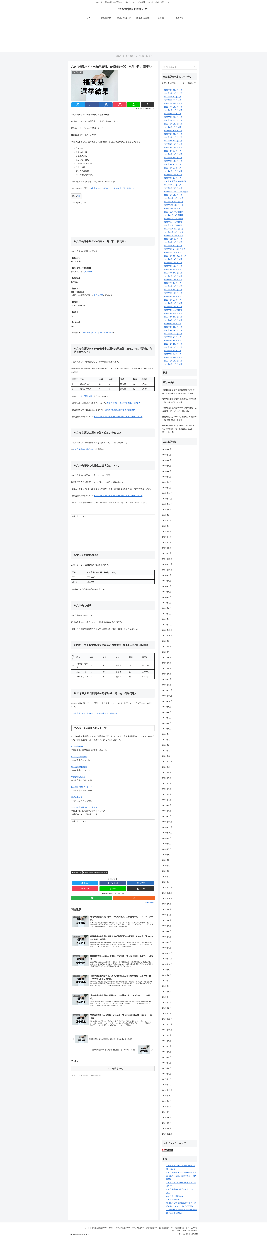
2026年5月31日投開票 (173, 131)
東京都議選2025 (151, 1228)
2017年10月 (167, 1030)
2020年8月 (166, 844)
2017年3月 (166, 1068)
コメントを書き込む (113, 1068)
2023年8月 (166, 646)
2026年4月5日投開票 (172, 151)
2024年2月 (166, 614)
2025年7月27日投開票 (173, 273)
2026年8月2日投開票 (172, 100)
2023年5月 (166, 663)
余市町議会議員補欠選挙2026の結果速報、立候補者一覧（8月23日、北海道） (178, 391)
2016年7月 (166, 1112)
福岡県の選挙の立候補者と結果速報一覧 (96, 872)
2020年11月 (167, 827)
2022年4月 (166, 734)
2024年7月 (166, 586)
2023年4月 (166, 668)
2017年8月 (166, 1041)
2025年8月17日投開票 (173, 263)
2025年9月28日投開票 (173, 242)
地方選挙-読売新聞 (79, 757)
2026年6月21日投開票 (173, 120)
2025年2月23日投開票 (173, 344)
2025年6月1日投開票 (172, 300)
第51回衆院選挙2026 (123, 1228)
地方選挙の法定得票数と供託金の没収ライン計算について (118, 417)
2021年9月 (166, 772)
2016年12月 (167, 1085)
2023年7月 (166, 652)
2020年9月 (166, 838)
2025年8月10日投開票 (173, 266)
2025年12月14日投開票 (173, 205)
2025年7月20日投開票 (173, 276)
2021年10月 (167, 767)
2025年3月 (166, 542)
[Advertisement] (133, 37)
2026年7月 (166, 455)
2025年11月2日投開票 (173, 225)
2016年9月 (166, 1101)
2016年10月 (167, 1096)
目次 (187, 1228)
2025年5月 (166, 531)
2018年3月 (166, 1002)
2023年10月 (167, 635)
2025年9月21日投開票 (173, 246)
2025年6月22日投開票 (173, 290)
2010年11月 (167, 1134)
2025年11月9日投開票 (173, 222)
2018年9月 (166, 970)
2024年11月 (167, 564)
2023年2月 (166, 679)
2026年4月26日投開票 (173, 141)
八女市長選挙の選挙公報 (83, 449)
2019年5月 (166, 926)
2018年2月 (166, 1008)
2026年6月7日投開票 (172, 127)
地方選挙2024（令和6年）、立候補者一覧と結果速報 (112, 188)
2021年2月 (166, 811)
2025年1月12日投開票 (173, 364)
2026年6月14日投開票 (173, 124)
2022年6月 (166, 723)
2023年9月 (166, 641)
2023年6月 (166, 657)
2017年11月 (167, 1024)
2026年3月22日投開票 (173, 158)
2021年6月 (166, 789)
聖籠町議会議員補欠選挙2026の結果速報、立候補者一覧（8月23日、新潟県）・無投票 (178, 429)
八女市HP (88, 272)
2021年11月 (167, 761)
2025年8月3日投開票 (172, 269)
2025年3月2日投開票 (172, 341)
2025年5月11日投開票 (173, 310)
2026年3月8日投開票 (172, 164)
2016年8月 (166, 1106)
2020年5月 (166, 860)
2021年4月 (166, 800)
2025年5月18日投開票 (173, 307)
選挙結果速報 (76, 797)
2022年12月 (167, 690)
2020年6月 (166, 855)
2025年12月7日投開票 (173, 209)
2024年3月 (166, 608)
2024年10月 (167, 570)
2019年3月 (166, 937)
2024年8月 (166, 581)
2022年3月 (166, 740)
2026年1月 (166, 488)
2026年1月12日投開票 (173, 195)
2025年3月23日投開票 (173, 330)
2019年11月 (167, 893)
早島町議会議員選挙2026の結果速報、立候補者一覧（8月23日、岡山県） (179, 409)
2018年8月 (166, 975)
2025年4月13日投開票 (173, 320)
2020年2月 (166, 877)
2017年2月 (166, 1074)
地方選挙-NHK (77, 746)
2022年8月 (166, 712)
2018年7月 (166, 981)
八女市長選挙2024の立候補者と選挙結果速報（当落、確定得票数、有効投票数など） (181, 1175)
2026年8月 (166, 449)
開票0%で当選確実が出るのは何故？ (120, 410)
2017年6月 (166, 1052)
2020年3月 (166, 871)
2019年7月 (166, 915)
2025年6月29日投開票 (173, 286)
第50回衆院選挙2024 (166, 1228)
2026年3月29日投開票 (173, 154)
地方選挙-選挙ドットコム (81, 787)
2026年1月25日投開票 (173, 188)
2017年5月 (166, 1057)
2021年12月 (167, 756)
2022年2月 (166, 745)
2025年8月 (166, 515)
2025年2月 (166, 548)
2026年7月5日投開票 (172, 114)
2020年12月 (167, 822)
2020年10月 (167, 833)
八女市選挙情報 (85, 396)
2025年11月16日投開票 (173, 219)
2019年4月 (166, 931)
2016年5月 (166, 1123)
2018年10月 (167, 964)
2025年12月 (167, 493)
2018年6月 (166, 986)
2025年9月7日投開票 (172, 253)
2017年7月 (166, 1046)
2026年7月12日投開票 (173, 110)
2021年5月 (166, 794)
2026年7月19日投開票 (173, 107)
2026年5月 (166, 466)
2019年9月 (166, 904)
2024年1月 (166, 619)
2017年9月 (166, 1035)
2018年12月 (167, 953)
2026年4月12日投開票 (173, 147)
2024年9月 (166, 575)
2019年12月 (167, 887)
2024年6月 (166, 592)
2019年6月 (166, 920)
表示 (78, 196)
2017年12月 (167, 1019)
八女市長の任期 (172, 1200)
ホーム (87, 1228)
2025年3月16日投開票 (173, 334)
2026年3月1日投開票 (172, 168)
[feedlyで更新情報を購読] (91, 898)
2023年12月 (167, 625)
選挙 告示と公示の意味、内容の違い (97, 332)
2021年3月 (166, 805)
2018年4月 (166, 997)
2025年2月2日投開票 (172, 354)
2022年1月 (166, 751)
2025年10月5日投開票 (173, 239)
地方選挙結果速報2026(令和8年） (103, 1228)
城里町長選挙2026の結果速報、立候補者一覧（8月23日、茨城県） (179, 400)
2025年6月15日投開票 (173, 293)
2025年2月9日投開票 (172, 351)
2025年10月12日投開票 (173, 236)
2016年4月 (166, 1128)
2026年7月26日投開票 (173, 103)
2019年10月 (167, 898)
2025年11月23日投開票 (173, 215)
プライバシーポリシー (178, 1230)
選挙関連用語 (179, 1228)
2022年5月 (166, 729)
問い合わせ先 (192, 1230)
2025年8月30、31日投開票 (175, 256)
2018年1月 (166, 1013)
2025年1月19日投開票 (173, 361)
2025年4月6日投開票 (172, 324)
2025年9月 (166, 509)
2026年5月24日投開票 (173, 134)
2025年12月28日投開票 (173, 198)
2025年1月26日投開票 (173, 357)
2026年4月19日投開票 (173, 144)
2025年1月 (166, 553)
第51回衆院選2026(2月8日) (175, 181)
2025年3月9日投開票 (172, 337)
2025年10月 (167, 504)
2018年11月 (167, 959)
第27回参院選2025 (138, 1228)
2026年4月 (166, 471)
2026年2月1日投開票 (172, 185)
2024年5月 (166, 597)
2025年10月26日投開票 (173, 229)
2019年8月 (166, 909)
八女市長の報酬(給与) (175, 1196)
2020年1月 (166, 882)
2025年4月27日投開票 (173, 313)
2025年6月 (166, 526)
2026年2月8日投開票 (172, 178)
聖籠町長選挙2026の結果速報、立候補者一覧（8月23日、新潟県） (179, 418)
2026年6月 (166, 460)
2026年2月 (166, 482)
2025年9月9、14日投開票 (174, 249)
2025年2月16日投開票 (173, 347)
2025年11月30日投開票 (173, 212)
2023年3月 (166, 674)
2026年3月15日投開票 (173, 161)
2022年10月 (167, 701)
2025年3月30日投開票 (173, 327)
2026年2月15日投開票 (173, 175)
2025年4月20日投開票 (173, 317)
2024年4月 (166, 603)
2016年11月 (167, 1090)
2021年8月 (166, 778)
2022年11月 (167, 696)
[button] (147, 104)
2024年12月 (167, 559)
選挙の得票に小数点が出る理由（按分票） (124, 403)
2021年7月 (166, 783)
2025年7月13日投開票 (173, 280)
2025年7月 (166, 520)
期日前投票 (98, 295)
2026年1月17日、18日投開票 (176, 192)
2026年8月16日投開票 (173, 93)
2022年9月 (166, 707)
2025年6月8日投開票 (172, 297)
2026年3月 (166, 477)
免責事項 (194, 1228)
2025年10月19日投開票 (173, 232)
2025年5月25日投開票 (173, 303)
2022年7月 (166, 718)
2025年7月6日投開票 (172, 283)
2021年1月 (166, 816)
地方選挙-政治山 (78, 777)
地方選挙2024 (77, 872)
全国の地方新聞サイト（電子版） (85, 807)
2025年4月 (166, 537)
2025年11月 (167, 499)
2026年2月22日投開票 (173, 171)
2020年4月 (166, 866)
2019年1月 (166, 948)
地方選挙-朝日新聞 (79, 767)
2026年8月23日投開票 (173, 90)
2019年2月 (166, 942)
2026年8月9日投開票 (172, 97)
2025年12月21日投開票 (173, 202)
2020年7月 (166, 849)
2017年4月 (166, 1063)
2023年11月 (167, 630)
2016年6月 (166, 1117)
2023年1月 (166, 685)
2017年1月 (166, 1079)
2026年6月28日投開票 (173, 117)
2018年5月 (166, 991)
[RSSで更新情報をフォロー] (134, 898)
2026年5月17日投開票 (173, 137)
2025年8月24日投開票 (173, 259)
